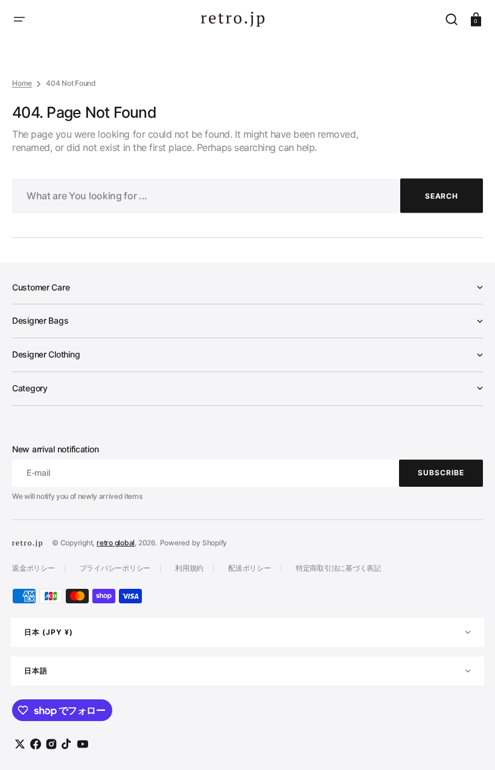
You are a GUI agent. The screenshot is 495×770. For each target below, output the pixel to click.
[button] (19, 19)
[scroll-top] (469, 744)
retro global (116, 542)
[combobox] (247, 196)
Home (22, 83)
